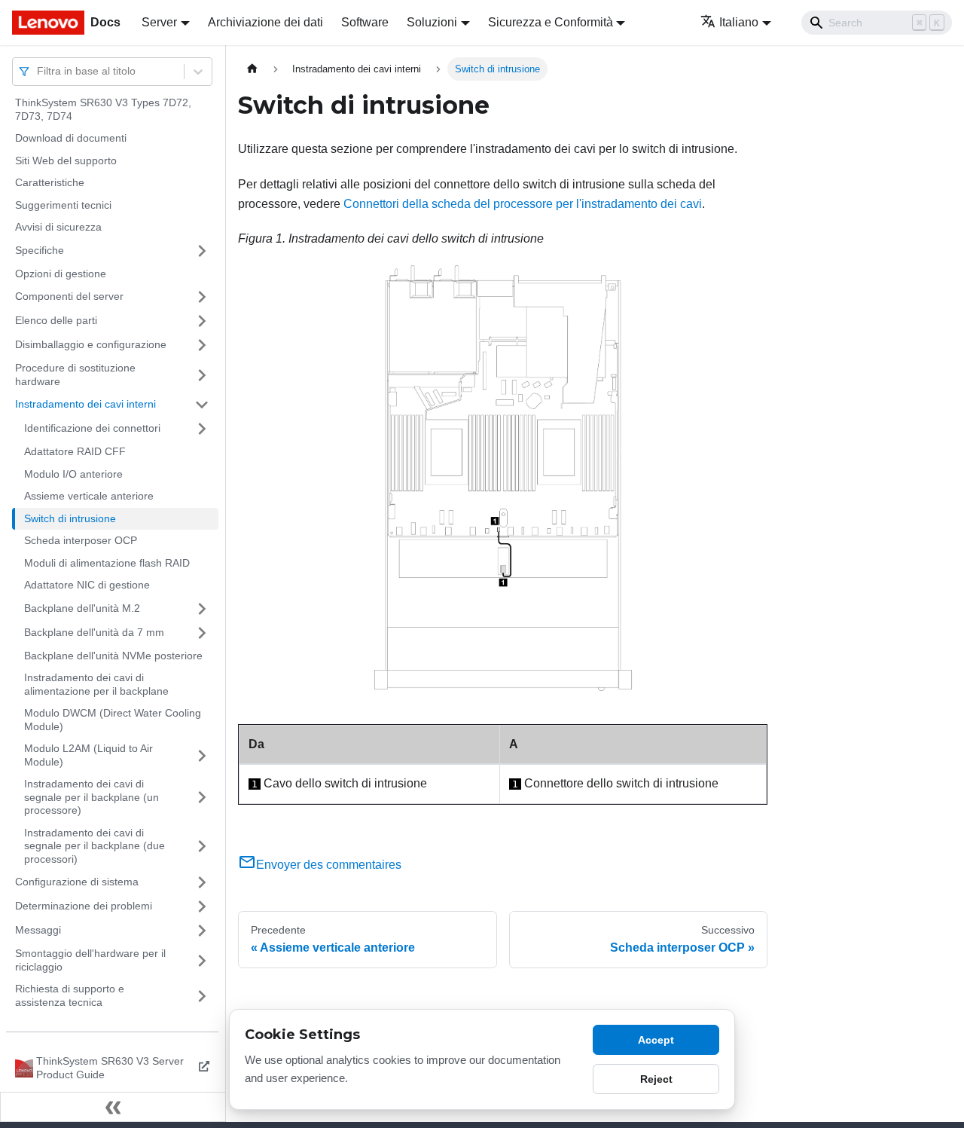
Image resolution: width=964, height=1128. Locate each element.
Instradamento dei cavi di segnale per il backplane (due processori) (94, 846)
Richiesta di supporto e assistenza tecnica (69, 995)
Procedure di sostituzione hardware (75, 374)
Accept (656, 1040)
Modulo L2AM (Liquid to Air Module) (88, 755)
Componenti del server (69, 296)
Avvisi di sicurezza (58, 227)
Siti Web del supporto (66, 160)
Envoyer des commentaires (328, 864)
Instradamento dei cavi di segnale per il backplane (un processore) (91, 797)
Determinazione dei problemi (83, 906)
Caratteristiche (49, 182)
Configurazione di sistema (77, 882)
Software (365, 22)
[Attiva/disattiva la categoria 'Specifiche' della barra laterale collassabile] (201, 251)
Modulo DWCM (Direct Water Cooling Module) (112, 719)
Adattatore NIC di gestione (87, 585)
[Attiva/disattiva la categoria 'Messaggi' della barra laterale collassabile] (201, 931)
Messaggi (38, 930)
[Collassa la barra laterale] (113, 1107)
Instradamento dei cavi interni (85, 404)
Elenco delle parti (56, 320)
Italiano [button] (738, 22)
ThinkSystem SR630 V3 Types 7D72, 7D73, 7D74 (103, 109)
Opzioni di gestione (60, 273)
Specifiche (39, 250)
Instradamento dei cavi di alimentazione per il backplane (96, 684)
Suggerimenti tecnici (63, 205)
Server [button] (159, 22)
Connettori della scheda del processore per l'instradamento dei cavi (522, 203)
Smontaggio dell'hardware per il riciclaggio (90, 960)
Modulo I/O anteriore (73, 474)
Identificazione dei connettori (92, 428)
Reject (656, 1079)
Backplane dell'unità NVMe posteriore (113, 656)
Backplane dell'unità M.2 (82, 608)
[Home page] (252, 69)
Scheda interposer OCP (80, 540)
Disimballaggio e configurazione (90, 344)
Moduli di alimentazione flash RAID (107, 563)
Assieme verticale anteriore (89, 496)
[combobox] (38, 71)
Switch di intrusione (70, 518)
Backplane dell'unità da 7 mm (94, 632)
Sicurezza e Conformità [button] (550, 22)
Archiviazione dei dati (265, 22)
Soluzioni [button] (432, 22)
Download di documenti (71, 138)
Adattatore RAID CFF (75, 451)
